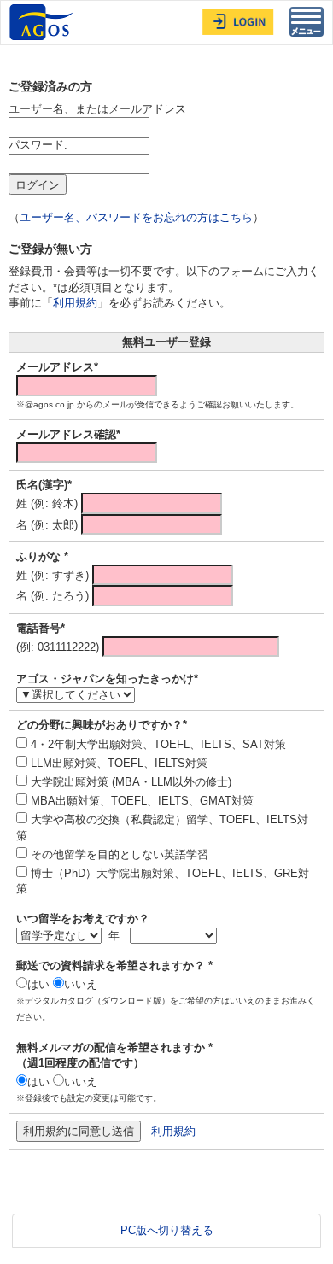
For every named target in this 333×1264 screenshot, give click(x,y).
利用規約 (75, 302)
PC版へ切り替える (166, 1230)
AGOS (43, 22)
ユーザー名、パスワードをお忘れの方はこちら (136, 217)
